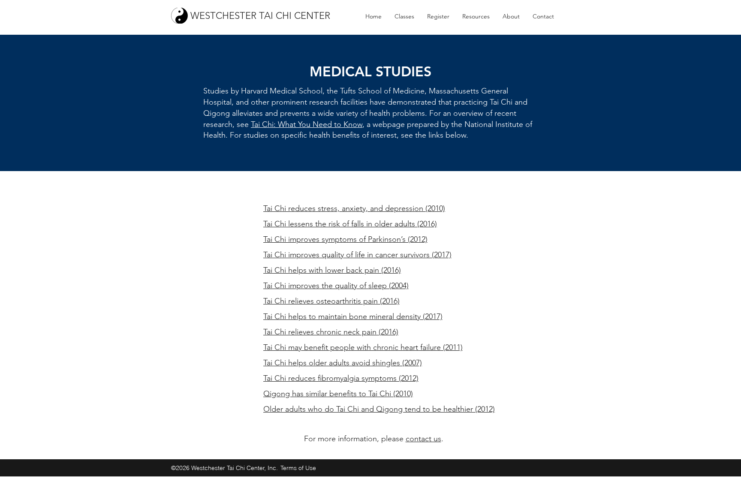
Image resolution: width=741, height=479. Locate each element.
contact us (423, 438)
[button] (404, 16)
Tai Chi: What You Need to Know (306, 124)
